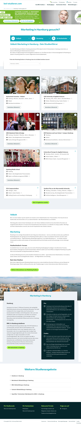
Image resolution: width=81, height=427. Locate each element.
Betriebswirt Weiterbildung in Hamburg (22, 380)
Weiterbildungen (72, 4)
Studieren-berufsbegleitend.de (48, 413)
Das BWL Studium (40, 4)
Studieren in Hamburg (18, 376)
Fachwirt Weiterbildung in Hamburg (21, 389)
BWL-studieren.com (8, 8)
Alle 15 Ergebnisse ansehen (40, 202)
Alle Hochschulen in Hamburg (16, 347)
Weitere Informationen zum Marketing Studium (24, 270)
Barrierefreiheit (72, 421)
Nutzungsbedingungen (63, 421)
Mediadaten (25, 408)
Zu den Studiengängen (27, 21)
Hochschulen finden (61, 4)
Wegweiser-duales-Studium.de (48, 411)
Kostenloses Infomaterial (11, 21)
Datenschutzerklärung (52, 421)
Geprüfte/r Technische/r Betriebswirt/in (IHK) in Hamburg (28, 394)
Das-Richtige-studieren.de (47, 408)
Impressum (43, 421)
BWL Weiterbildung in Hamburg (20, 385)
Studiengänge (50, 4)
